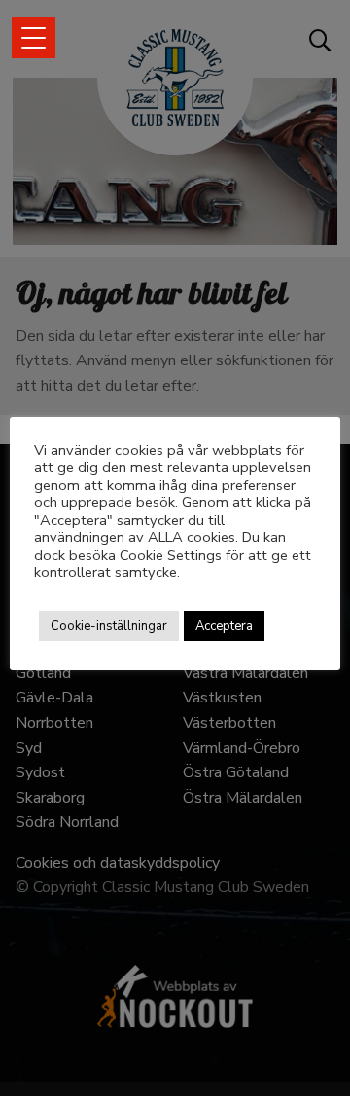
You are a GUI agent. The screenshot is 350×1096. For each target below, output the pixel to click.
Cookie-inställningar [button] (109, 625)
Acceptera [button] (224, 625)
